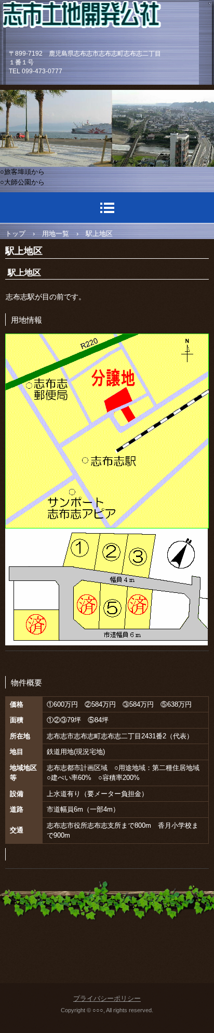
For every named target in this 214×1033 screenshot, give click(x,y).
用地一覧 (55, 233)
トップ (15, 233)
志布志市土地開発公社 (101, 23)
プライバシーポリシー (107, 998)
